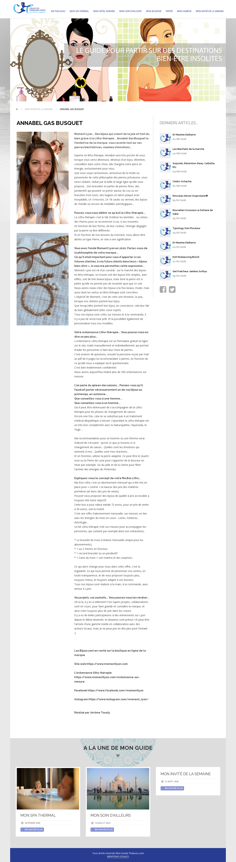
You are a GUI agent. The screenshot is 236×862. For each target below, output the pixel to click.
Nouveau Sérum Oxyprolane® (190, 195)
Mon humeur (184, 11)
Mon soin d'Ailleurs (130, 11)
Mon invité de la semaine (210, 11)
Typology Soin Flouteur (186, 228)
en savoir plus (33, 829)
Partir (169, 11)
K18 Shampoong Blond (186, 257)
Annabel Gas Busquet (72, 109)
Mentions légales (118, 856)
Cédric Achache (182, 181)
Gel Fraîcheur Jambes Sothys (190, 271)
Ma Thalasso (58, 11)
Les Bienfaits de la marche (188, 149)
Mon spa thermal (79, 11)
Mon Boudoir (153, 11)
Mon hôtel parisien (104, 11)
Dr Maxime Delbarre (184, 134)
